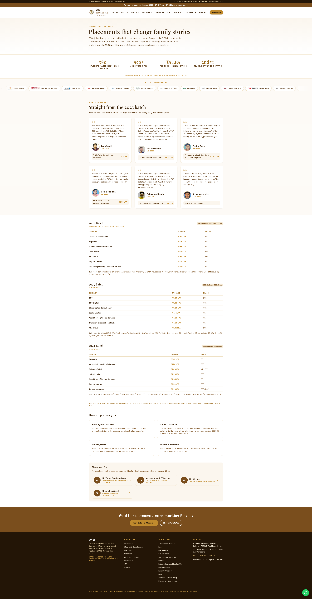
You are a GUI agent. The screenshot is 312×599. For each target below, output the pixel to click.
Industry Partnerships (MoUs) (170, 564)
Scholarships (163, 554)
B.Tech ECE (128, 550)
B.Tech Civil (128, 560)
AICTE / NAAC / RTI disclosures (187, 591)
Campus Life (191, 12)
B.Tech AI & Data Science (133, 547)
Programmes (117, 12)
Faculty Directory (165, 571)
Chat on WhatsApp (171, 523)
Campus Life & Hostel (167, 557)
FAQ (160, 574)
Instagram (210, 559)
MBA (125, 564)
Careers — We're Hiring (167, 577)
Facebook (197, 559)
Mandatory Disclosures (167, 581)
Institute (177, 12)
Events (161, 560)
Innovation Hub (161, 12)
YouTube (220, 559)
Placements (147, 12)
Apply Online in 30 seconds (144, 523)
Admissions (132, 12)
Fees (160, 547)
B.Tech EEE (128, 554)
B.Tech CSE (128, 543)
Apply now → (183, 5)
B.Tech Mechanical (131, 557)
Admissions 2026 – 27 (167, 543)
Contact (203, 12)
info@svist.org (120, 1)
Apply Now (216, 12)
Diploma (127, 567)
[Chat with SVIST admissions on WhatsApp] (305, 592)
